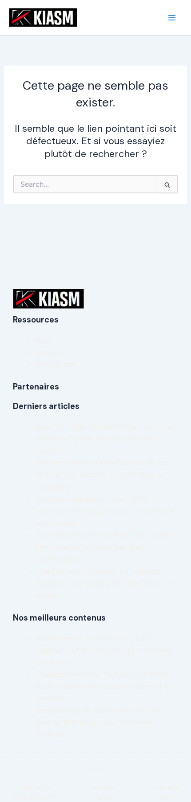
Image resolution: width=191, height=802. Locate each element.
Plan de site (56, 364)
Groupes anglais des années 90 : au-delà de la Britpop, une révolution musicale (99, 722)
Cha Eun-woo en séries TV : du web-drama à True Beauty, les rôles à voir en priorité (105, 583)
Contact (50, 352)
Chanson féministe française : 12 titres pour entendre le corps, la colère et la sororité (103, 686)
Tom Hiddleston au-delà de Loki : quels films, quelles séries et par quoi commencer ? (103, 547)
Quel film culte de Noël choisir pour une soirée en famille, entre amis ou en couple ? (105, 439)
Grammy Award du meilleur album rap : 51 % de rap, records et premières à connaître (104, 474)
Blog (43, 340)
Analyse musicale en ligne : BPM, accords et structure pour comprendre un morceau (105, 511)
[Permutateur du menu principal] (172, 18)
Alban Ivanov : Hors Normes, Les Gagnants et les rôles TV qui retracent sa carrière (103, 650)
